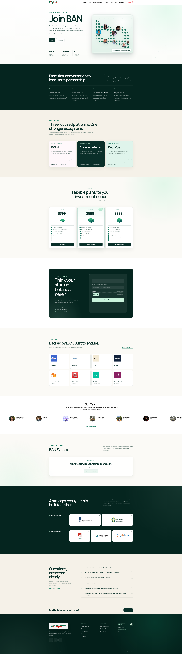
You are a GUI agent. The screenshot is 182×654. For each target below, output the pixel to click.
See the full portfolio (127, 347)
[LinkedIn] (51, 640)
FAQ (116, 2)
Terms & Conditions (128, 651)
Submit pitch (108, 299)
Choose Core (62, 244)
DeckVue (83, 634)
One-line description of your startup (99, 284)
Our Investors (84, 631)
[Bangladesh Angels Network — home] (54, 2)
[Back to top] (131, 624)
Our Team (83, 636)
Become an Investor (105, 626)
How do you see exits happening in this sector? (95, 577)
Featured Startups (97, 2)
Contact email (95, 278)
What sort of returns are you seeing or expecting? (96, 567)
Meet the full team (91, 426)
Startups (83, 628)
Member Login (103, 631)
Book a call (64, 164)
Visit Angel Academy (85, 164)
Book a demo (96, 164)
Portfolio (106, 2)
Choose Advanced (91, 244)
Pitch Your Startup (104, 628)
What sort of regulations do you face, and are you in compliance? (100, 572)
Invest (52, 40)
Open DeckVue (112, 164)
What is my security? (88, 583)
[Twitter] (60, 640)
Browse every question (55, 588)
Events (84, 2)
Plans (90, 2)
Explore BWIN (55, 164)
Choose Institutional (119, 244)
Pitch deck (108, 291)
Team (112, 2)
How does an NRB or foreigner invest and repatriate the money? (99, 588)
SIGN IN (130, 2)
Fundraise (60, 40)
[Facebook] (56, 640)
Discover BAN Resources (91, 471)
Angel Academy (85, 626)
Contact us (128, 610)
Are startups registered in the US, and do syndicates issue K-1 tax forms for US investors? (103, 594)
